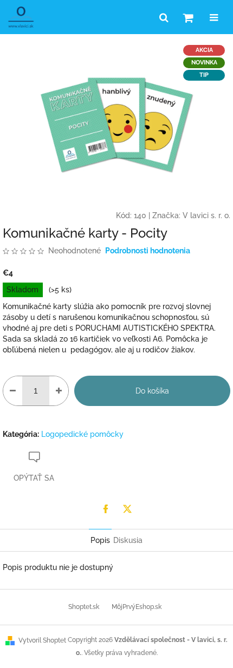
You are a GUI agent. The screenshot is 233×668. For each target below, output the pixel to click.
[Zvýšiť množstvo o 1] (58, 390)
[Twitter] (127, 509)
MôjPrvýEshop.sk (136, 607)
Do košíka (152, 391)
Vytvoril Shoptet (42, 640)
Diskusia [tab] (128, 540)
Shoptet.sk (83, 607)
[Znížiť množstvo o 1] (12, 390)
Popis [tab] (100, 540)
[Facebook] (105, 509)
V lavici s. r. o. (206, 215)
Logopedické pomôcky (82, 434)
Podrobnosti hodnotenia (147, 250)
